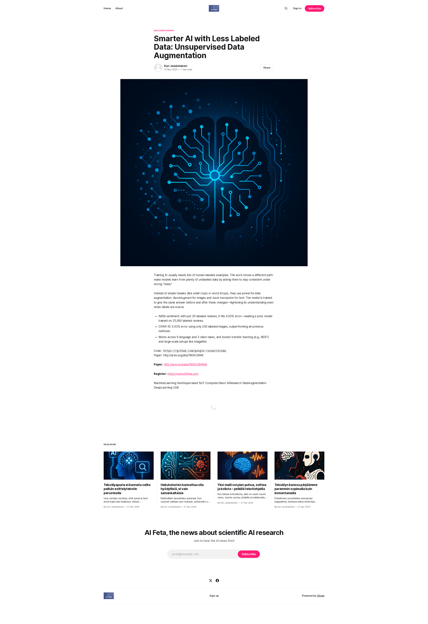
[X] (210, 580)
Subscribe (314, 8)
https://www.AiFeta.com (182, 374)
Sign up (214, 595)
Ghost (320, 595)
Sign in (297, 8)
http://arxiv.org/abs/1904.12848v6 (185, 364)
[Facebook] (217, 580)
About (119, 8)
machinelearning (164, 30)
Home (107, 8)
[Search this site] (286, 8)
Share (267, 67)
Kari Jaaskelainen (175, 66)
